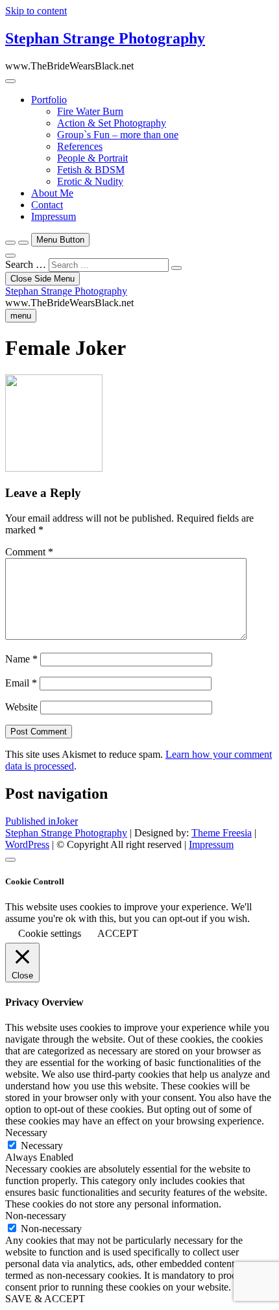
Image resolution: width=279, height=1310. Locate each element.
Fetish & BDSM (91, 169)
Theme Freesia (221, 832)
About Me (52, 193)
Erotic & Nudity (90, 181)
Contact (47, 204)
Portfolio (49, 99)
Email (21, 682)
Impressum (53, 216)
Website (21, 706)
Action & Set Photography (111, 122)
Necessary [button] (26, 1132)
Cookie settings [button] (49, 933)
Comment (29, 551)
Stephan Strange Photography (105, 38)
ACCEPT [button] (117, 933)
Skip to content (36, 10)
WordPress (27, 844)
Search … (25, 264)
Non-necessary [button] (35, 1215)
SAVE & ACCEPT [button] (45, 1298)
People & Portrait (92, 158)
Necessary (42, 1145)
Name (21, 658)
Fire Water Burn (90, 111)
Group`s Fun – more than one (117, 134)
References (80, 146)
